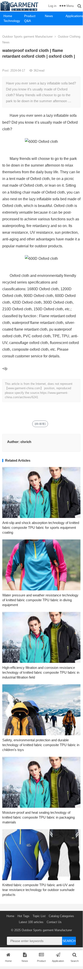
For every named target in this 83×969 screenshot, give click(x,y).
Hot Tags (23, 916)
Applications (74, 16)
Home (7, 16)
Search (69, 941)
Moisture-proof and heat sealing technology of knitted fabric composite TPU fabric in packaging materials (38, 817)
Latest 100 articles (31, 922)
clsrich (25, 442)
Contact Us (54, 922)
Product (29, 16)
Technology (11, 21)
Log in (52, 6)
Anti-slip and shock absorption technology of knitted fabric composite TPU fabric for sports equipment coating (40, 527)
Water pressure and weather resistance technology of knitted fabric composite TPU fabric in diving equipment (40, 600)
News (49, 16)
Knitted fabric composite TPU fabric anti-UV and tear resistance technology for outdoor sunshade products (38, 890)
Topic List (39, 916)
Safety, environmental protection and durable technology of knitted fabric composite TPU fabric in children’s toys (40, 745)
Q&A (27, 21)
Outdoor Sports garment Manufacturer (27, 36)
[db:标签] (40, 423)
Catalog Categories (61, 916)
